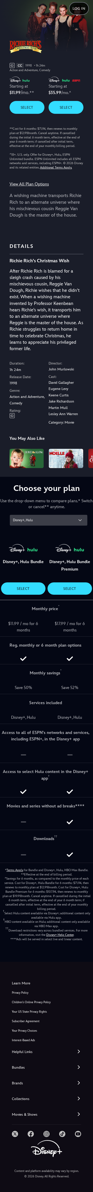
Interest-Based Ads (23, 1040)
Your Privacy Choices (24, 1030)
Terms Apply (14, 870)
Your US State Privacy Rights (29, 1011)
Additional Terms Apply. (56, 167)
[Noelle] (66, 458)
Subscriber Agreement (26, 1021)
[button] (46, 1052)
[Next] (84, 457)
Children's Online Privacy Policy (31, 1002)
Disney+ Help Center (60, 935)
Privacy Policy (20, 992)
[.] (15, 1134)
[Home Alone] (27, 458)
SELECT (27, 107)
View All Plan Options (29, 184)
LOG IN (79, 8)
